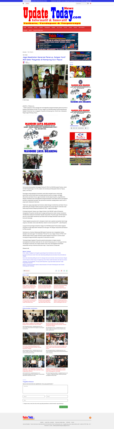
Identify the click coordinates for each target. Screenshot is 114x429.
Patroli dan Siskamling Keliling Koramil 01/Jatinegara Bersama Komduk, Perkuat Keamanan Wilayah (45, 258)
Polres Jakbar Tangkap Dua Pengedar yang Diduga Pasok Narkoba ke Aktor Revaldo (42, 253)
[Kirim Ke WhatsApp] (67, 271)
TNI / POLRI (59, 27)
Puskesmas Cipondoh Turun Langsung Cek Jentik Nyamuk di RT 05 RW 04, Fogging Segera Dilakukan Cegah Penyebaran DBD (52, 1)
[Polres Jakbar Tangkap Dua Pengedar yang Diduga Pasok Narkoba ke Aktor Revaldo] (30, 280)
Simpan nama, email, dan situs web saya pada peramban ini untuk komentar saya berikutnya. (44, 403)
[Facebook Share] (56, 271)
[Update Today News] (52, 15)
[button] (88, 3)
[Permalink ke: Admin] (24, 62)
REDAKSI (25, 30)
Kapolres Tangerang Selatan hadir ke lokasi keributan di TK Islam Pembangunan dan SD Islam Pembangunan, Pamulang (43, 265)
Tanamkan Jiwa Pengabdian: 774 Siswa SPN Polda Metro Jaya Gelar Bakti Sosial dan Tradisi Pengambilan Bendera (43, 262)
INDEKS (27, 3)
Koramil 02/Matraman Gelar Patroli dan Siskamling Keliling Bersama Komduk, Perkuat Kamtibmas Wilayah (44, 255)
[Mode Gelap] (90, 3)
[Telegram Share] (64, 271)
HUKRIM (53, 27)
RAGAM (75, 27)
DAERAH (41, 27)
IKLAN (30, 30)
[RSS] (90, 418)
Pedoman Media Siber (38, 30)
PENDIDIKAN (47, 27)
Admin (26, 62)
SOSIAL (70, 27)
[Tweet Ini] (59, 271)
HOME (24, 27)
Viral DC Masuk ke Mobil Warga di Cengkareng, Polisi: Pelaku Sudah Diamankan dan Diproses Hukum (45, 259)
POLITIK (65, 27)
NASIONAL (30, 27)
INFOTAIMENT (82, 27)
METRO (35, 27)
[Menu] (23, 3)
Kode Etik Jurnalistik (49, 422)
